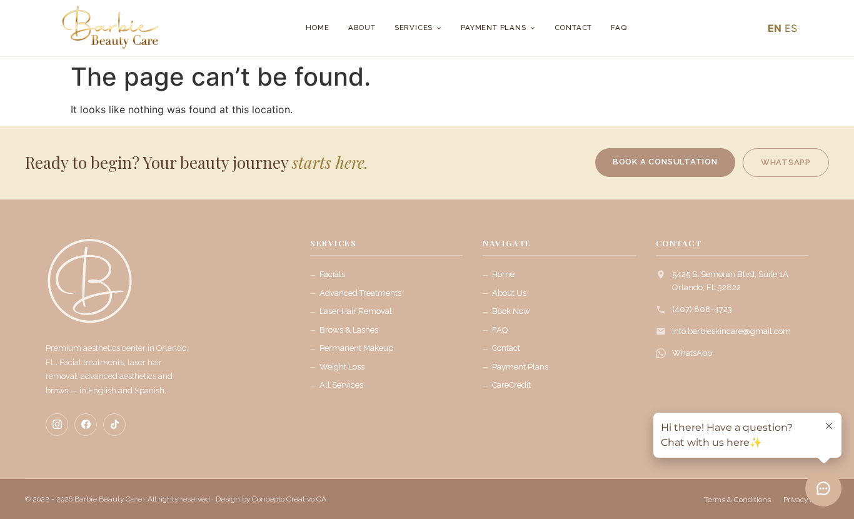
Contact (574, 27)
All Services (341, 385)
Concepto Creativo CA (289, 499)
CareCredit (511, 385)
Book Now (511, 311)
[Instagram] (57, 424)
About (362, 27)
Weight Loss (341, 366)
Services (413, 27)
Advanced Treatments (360, 293)
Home (317, 27)
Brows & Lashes (348, 330)
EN (774, 28)
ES (791, 28)
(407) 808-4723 (702, 309)
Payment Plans (493, 27)
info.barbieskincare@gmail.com (731, 331)
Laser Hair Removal (355, 311)
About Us (509, 293)
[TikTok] (114, 424)
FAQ (618, 27)
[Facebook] (85, 424)
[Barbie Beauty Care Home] (89, 287)
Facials (332, 274)
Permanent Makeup (356, 348)
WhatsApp (692, 353)
